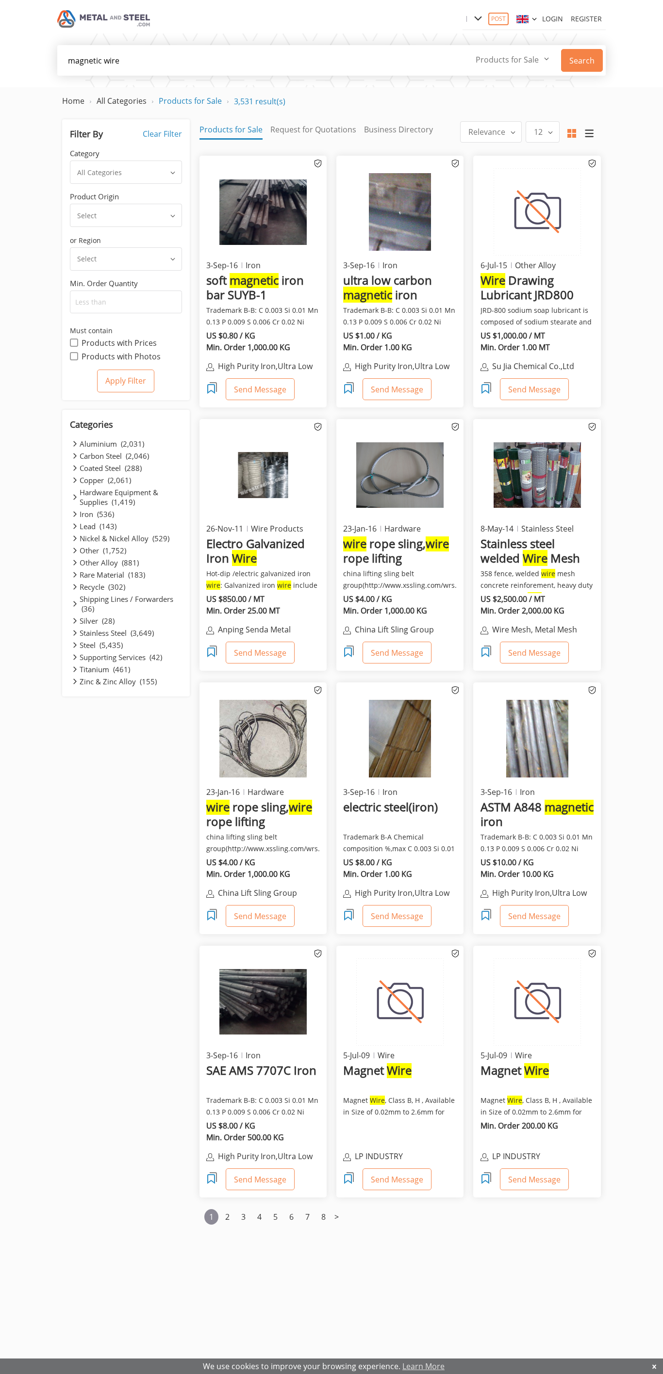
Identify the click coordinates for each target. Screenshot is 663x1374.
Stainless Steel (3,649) (117, 633)
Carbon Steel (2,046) (114, 456)
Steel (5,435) (101, 645)
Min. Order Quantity (104, 283)
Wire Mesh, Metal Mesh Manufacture (534, 630)
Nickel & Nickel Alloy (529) (124, 538)
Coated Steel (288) (111, 468)
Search (582, 60)
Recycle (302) (102, 587)
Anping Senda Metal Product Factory (254, 630)
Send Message (260, 389)
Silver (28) (97, 621)
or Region (85, 240)
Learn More (423, 1366)
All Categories (122, 101)
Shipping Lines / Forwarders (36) (126, 604)
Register (586, 18)
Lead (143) (98, 526)
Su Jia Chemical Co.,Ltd (533, 366)
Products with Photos (121, 356)
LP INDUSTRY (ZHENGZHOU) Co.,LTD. (397, 1157)
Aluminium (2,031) (112, 444)
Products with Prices (119, 343)
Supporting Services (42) (121, 657)
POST (498, 19)
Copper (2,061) (105, 480)
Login (552, 18)
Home (73, 101)
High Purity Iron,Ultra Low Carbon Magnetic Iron (265, 367)
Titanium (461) (105, 669)
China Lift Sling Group (394, 629)
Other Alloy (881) (109, 562)
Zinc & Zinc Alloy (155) (118, 681)
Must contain (91, 330)
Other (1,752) (103, 550)
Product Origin (94, 196)
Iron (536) (97, 514)
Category (84, 153)
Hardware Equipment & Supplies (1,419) (119, 497)
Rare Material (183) (112, 575)
